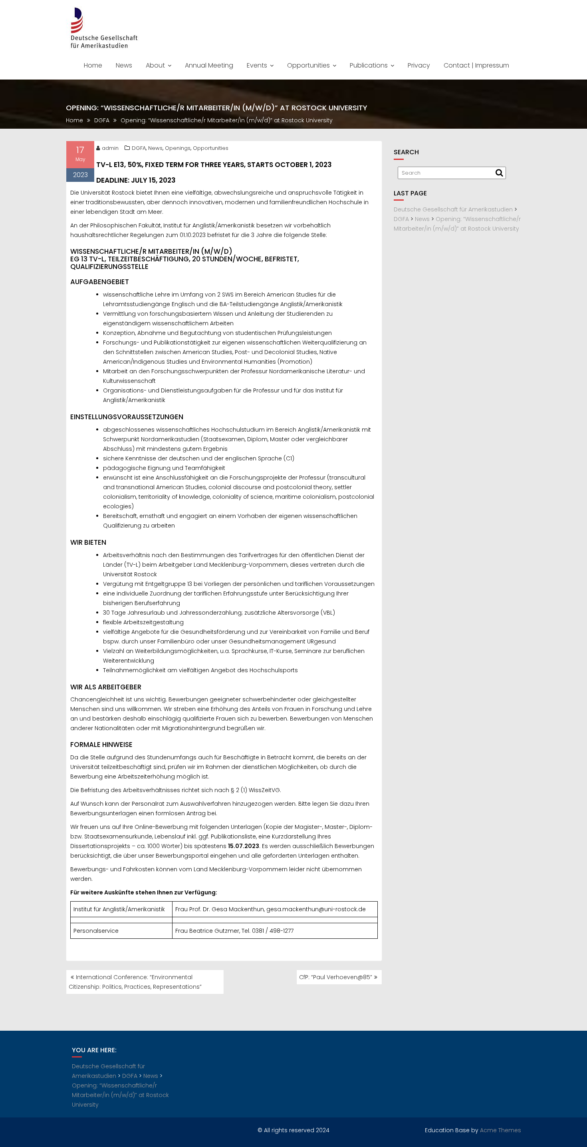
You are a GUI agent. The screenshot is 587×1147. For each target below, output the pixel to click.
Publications (369, 65)
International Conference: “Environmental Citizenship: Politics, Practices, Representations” (135, 982)
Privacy (419, 65)
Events (257, 65)
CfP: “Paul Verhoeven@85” (335, 977)
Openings (177, 148)
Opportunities (308, 65)
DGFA (139, 148)
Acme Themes (500, 1130)
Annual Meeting (209, 65)
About (155, 65)
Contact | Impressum (476, 65)
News (124, 65)
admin (110, 148)
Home (93, 65)
